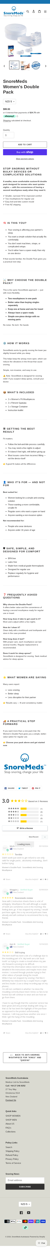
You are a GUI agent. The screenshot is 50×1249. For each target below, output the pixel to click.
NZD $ (24, 1204)
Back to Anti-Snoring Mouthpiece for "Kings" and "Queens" (25, 1057)
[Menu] (45, 11)
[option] (14, 65)
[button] (41, 879)
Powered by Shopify (37, 1237)
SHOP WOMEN (13, 1116)
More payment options (25, 159)
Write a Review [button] (26, 828)
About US (10, 1124)
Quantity (6, 130)
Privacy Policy (12, 1159)
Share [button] (7, 879)
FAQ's (8, 1128)
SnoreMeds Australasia (20, 1237)
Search (9, 1147)
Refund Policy (12, 1155)
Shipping (7, 120)
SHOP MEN (11, 1120)
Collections (11, 1131)
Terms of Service (13, 1163)
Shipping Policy (12, 1151)
